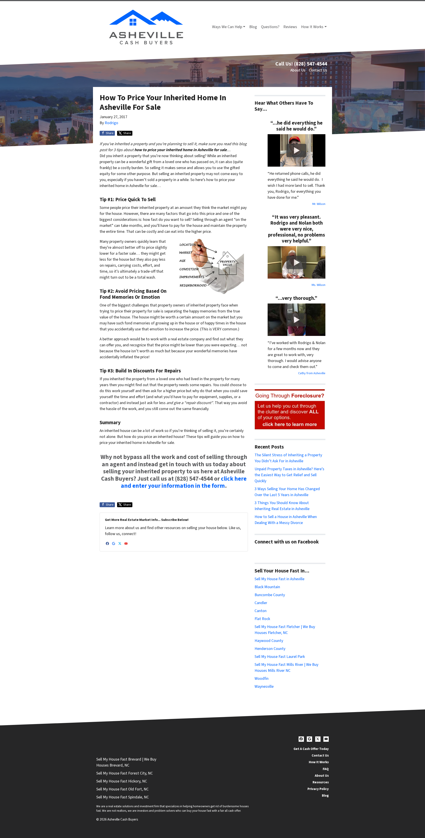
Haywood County (269, 640)
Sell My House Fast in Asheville (279, 579)
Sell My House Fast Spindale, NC (122, 797)
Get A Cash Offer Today (311, 748)
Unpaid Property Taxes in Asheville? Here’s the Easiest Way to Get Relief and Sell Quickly (289, 475)
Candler (261, 603)
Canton (261, 611)
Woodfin (262, 678)
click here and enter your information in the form (184, 482)
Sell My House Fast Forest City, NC (124, 773)
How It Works (312, 27)
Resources (321, 782)
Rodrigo (111, 123)
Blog (253, 27)
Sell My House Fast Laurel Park (280, 656)
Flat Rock (262, 619)
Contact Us (318, 70)
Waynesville (264, 686)
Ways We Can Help (227, 27)
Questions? (270, 27)
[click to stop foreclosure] (290, 409)
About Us (297, 70)
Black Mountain (267, 587)
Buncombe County (270, 595)
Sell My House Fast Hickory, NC (121, 781)
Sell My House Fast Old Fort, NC (122, 789)
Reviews (290, 27)
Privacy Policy (318, 788)
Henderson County (270, 648)
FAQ (326, 769)
